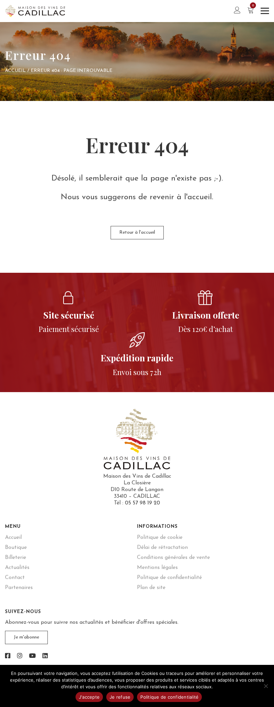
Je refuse (120, 697)
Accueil (15, 70)
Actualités (17, 567)
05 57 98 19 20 (142, 503)
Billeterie (15, 557)
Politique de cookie (159, 537)
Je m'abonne (26, 637)
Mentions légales (157, 567)
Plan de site (151, 587)
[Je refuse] (265, 686)
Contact (15, 577)
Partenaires (19, 587)
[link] (7, 657)
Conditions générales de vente (173, 557)
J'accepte (89, 697)
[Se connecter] (237, 11)
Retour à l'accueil (137, 232)
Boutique (16, 547)
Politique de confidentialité (169, 577)
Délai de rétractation (162, 547)
